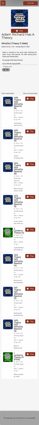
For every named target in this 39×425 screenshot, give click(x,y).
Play (21, 31)
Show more (8, 66)
